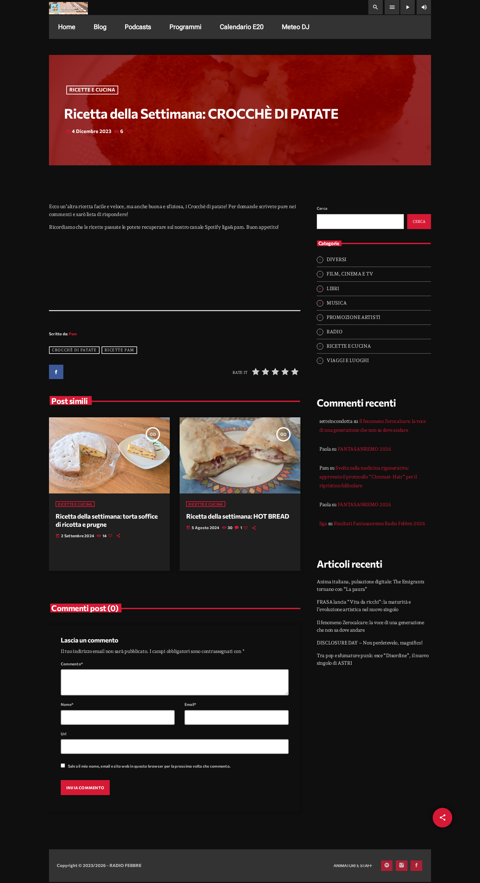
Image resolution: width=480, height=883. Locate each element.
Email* (190, 704)
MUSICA (336, 303)
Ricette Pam (119, 350)
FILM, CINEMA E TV (350, 274)
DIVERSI (336, 259)
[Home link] (68, 7)
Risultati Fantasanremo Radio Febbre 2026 (379, 523)
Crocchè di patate (74, 350)
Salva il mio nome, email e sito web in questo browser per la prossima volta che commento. (149, 766)
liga (323, 523)
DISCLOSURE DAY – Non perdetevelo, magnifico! (370, 643)
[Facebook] (416, 865)
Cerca (322, 208)
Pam (73, 333)
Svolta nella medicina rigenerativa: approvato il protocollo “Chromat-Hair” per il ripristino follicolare (368, 477)
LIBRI (333, 289)
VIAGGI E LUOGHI (348, 360)
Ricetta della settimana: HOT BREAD (237, 516)
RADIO (335, 332)
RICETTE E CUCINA (92, 90)
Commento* (72, 663)
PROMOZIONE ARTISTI (353, 317)
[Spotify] (387, 865)
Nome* (67, 704)
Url (64, 733)
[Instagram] (402, 865)
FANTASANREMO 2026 (364, 449)
